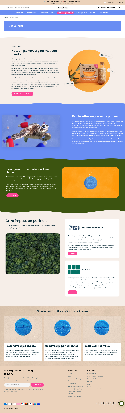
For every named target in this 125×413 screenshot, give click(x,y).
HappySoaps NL (14, 408)
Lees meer (12, 195)
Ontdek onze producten (22, 94)
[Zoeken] (38, 7)
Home (6, 17)
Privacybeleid (12, 391)
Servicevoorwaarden (37, 389)
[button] (121, 403)
